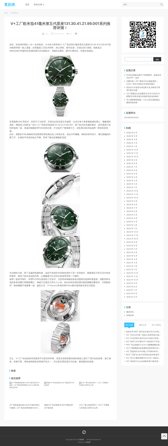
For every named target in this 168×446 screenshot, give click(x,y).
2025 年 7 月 (131, 167)
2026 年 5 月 (131, 136)
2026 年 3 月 (131, 143)
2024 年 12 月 (132, 191)
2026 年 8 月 (131, 132)
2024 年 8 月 (131, 204)
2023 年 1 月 (131, 269)
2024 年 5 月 (131, 215)
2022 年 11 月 (132, 276)
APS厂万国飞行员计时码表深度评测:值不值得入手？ (143, 354)
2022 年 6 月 (131, 293)
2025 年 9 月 (131, 160)
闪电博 (88, 442)
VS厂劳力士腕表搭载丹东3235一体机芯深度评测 (143, 358)
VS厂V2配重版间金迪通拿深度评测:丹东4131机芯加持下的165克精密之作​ (143, 348)
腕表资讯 (130, 312)
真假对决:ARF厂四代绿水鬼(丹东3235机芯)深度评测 (143, 331)
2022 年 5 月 (131, 297)
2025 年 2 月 (131, 184)
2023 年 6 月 (131, 252)
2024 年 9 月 (131, 201)
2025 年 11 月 (132, 153)
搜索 (157, 60)
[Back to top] (164, 436)
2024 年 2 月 (131, 225)
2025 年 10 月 (132, 156)
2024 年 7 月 (131, 208)
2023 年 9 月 (131, 242)
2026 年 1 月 (131, 146)
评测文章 (14, 13)
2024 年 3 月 (131, 221)
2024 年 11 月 (132, 194)
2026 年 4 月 (131, 139)
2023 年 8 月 (131, 245)
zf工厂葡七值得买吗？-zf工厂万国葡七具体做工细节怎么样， (94, 406)
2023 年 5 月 (131, 256)
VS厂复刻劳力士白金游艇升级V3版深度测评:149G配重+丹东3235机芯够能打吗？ (143, 361)
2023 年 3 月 (131, 262)
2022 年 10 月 (132, 280)
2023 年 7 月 (131, 249)
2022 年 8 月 (131, 286)
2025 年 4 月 (131, 177)
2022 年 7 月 (131, 290)
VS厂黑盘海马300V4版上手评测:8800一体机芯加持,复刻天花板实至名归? (143, 351)
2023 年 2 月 (131, 266)
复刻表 (81, 439)
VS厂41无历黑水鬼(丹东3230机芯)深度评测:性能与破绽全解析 (143, 338)
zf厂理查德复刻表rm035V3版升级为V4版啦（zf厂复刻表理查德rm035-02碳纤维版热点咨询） (24, 406)
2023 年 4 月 (131, 259)
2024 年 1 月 (131, 228)
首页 (27, 4)
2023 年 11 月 (132, 235)
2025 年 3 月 (131, 180)
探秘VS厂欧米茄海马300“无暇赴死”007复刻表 (58, 406)
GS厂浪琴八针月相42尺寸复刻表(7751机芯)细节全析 (143, 341)
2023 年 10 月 (132, 239)
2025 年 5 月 (131, 174)
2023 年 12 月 (132, 232)
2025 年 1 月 (131, 187)
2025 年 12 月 (132, 150)
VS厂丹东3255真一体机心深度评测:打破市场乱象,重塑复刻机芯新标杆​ (143, 335)
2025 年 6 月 (131, 170)
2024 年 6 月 (131, 211)
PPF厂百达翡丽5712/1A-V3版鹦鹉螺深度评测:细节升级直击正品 (143, 345)
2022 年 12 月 (132, 273)
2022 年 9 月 (131, 283)
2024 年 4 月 (131, 218)
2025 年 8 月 (131, 163)
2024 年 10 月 (132, 197)
